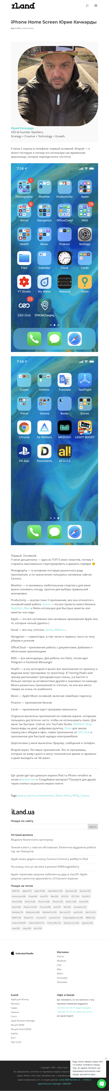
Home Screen (28, 28)
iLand (44, 896)
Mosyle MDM (17, 1024)
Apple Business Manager (23, 1020)
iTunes (83, 901)
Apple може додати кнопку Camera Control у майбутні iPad (49, 859)
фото (38, 928)
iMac (54, 896)
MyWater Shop (82, 724)
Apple (27, 891)
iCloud (33, 896)
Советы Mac (54, 923)
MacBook (17, 912)
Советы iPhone (36, 923)
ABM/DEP (66, 1083)
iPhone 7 (71, 901)
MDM (16, 917)
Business (85, 891)
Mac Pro (91, 912)
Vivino (49, 630)
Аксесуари (62, 977)
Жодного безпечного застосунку (32, 839)
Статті (14, 1016)
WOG (75, 795)
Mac (67, 907)
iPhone (17, 901)
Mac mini (65, 912)
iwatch (16, 907)
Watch (60, 973)
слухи (27, 928)
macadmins (80, 907)
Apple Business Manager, (50, 1083)
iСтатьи (45, 907)
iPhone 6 (58, 901)
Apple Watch (55, 891)
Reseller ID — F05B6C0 (80, 1079)
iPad (86, 896)
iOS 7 (75, 896)
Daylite (14, 1033)
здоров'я (87, 923)
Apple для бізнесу (20, 999)
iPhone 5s (44, 901)
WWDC (90, 917)
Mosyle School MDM (21, 1029)
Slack (58, 795)
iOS (64, 896)
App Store (71, 891)
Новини (15, 1012)
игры (16, 928)
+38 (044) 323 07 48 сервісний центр (74, 1011)
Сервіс (14, 1007)
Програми (62, 982)
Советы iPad (19, 923)
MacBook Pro (50, 912)
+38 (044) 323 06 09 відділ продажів (74, 1007)
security (41, 917)
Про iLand (16, 1041)
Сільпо (84, 795)
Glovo (68, 728)
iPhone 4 (30, 901)
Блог (13, 1037)
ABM (15, 891)
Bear (27, 608)
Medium (59, 630)
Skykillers (17, 608)
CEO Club (84, 732)
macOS (78, 912)
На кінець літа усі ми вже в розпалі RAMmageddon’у (45, 866)
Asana (46, 604)
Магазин (15, 1003)
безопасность (71, 923)
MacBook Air (33, 912)
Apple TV (39, 891)
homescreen (28, 779)
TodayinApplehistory (73, 917)
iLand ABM (64, 1079)
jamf (57, 907)
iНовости (30, 907)
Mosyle (28, 917)
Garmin (32, 795)
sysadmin (54, 917)
